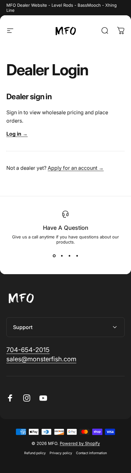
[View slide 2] (62, 256)
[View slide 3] (69, 256)
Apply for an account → (76, 168)
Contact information (91, 453)
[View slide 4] (77, 256)
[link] (28, 350)
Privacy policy (61, 453)
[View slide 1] (54, 256)
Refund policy (35, 453)
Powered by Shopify (80, 443)
